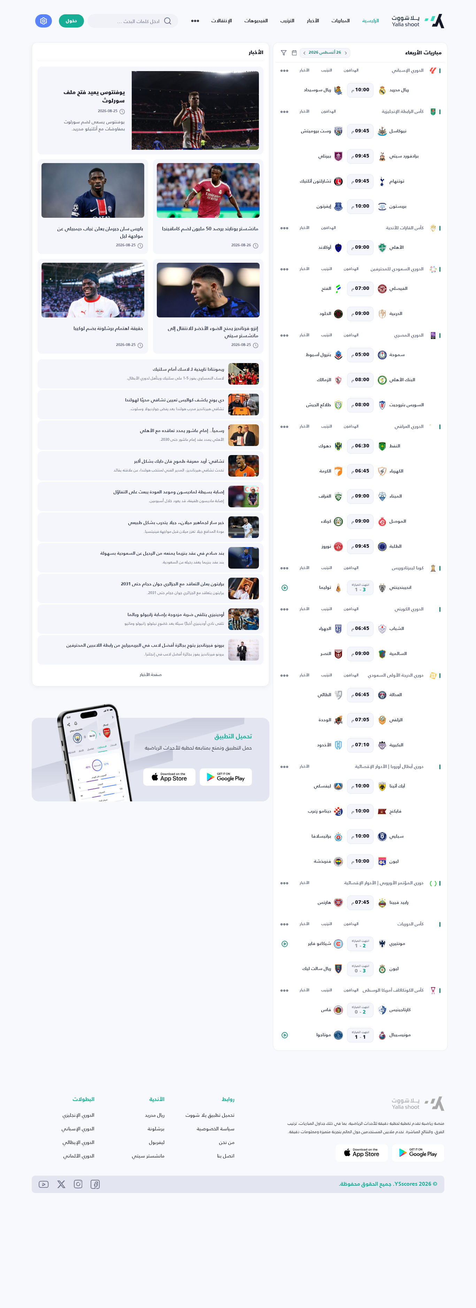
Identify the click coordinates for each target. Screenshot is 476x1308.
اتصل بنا (226, 1155)
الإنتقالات (222, 20)
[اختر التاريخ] (346, 53)
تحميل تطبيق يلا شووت (210, 1115)
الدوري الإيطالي (78, 1142)
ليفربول (156, 1142)
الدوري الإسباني (78, 1128)
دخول (71, 21)
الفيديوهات (256, 20)
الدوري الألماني (78, 1155)
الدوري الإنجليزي (78, 1115)
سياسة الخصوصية (216, 1128)
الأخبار (313, 20)
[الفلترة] (284, 53)
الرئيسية (370, 20)
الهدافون (351, 70)
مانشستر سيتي (148, 1155)
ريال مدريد (154, 1115)
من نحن (227, 1142)
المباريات (341, 20)
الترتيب (287, 20)
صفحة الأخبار (151, 675)
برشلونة (156, 1128)
